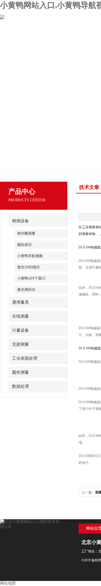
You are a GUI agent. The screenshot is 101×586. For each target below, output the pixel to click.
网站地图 (8, 583)
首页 (20, 51)
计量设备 (20, 330)
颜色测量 (20, 372)
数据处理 (20, 386)
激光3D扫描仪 (28, 267)
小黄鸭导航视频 (30, 256)
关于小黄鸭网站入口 (60, 51)
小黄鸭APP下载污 (31, 278)
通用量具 (20, 302)
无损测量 (20, 344)
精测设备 (20, 221)
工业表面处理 (24, 358)
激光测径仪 (26, 289)
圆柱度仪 (24, 245)
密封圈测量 (26, 233)
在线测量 (20, 316)
